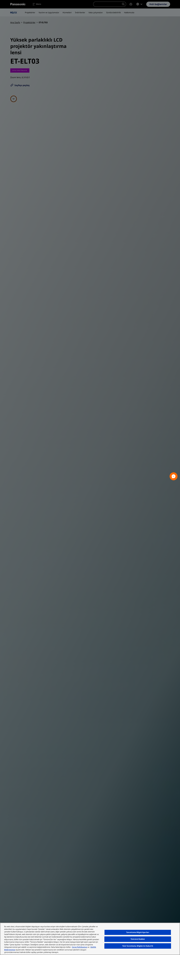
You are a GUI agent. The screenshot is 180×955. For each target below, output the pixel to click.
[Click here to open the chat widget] (173, 476)
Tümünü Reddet (138, 939)
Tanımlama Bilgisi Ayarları (137, 932)
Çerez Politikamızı (79, 947)
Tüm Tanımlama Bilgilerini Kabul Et (137, 946)
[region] (90, 939)
